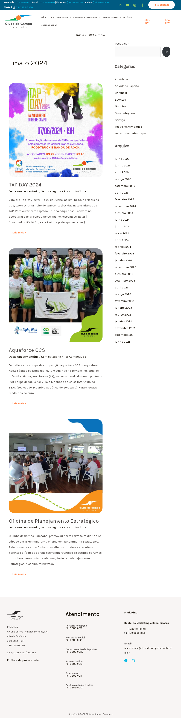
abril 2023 (122, 287)
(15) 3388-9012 (101, 2)
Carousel (121, 93)
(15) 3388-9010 (74, 687)
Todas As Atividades (128, 126)
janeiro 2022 (123, 321)
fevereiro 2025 (124, 199)
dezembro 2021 (125, 328)
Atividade (121, 79)
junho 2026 (123, 165)
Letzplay (147, 21)
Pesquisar (122, 43)
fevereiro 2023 (124, 301)
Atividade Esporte (127, 86)
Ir (166, 51)
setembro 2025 (125, 186)
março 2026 (123, 179)
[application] (69, 17)
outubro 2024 (124, 213)
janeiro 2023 (123, 307)
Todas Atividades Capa (130, 133)
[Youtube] (127, 5)
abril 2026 (122, 172)
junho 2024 (122, 226)
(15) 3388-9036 (74, 651)
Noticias (120, 106)
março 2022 (123, 314)
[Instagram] (134, 5)
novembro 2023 (125, 267)
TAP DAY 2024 (25, 184)
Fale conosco (162, 4)
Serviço (120, 120)
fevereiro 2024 (124, 253)
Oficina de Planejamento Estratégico (54, 521)
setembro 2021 (125, 334)
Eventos (120, 99)
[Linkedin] (120, 5)
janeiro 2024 (123, 260)
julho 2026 (122, 158)
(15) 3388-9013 (75, 2)
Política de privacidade (23, 660)
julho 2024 (122, 219)
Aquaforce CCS (27, 350)
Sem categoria (51, 191)
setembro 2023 (125, 280)
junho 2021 (122, 341)
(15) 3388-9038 (24, 7)
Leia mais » (19, 232)
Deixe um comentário (24, 191)
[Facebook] (142, 5)
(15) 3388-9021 (47, 2)
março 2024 (123, 246)
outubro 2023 (124, 274)
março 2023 (123, 294)
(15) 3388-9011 (22, 2)
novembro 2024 (125, 206)
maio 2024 (122, 233)
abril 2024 (122, 240)
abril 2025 (122, 192)
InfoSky (167, 21)
